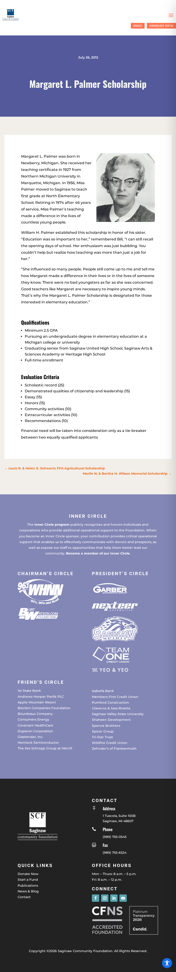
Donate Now (28, 874)
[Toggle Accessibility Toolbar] (167, 963)
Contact (24, 897)
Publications (28, 885)
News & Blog (28, 891)
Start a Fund (28, 880)
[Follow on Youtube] (123, 898)
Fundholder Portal (161, 25)
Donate (137, 25)
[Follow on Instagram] (104, 898)
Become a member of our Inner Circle (98, 553)
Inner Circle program (51, 524)
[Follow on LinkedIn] (114, 898)
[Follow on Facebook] (95, 898)
